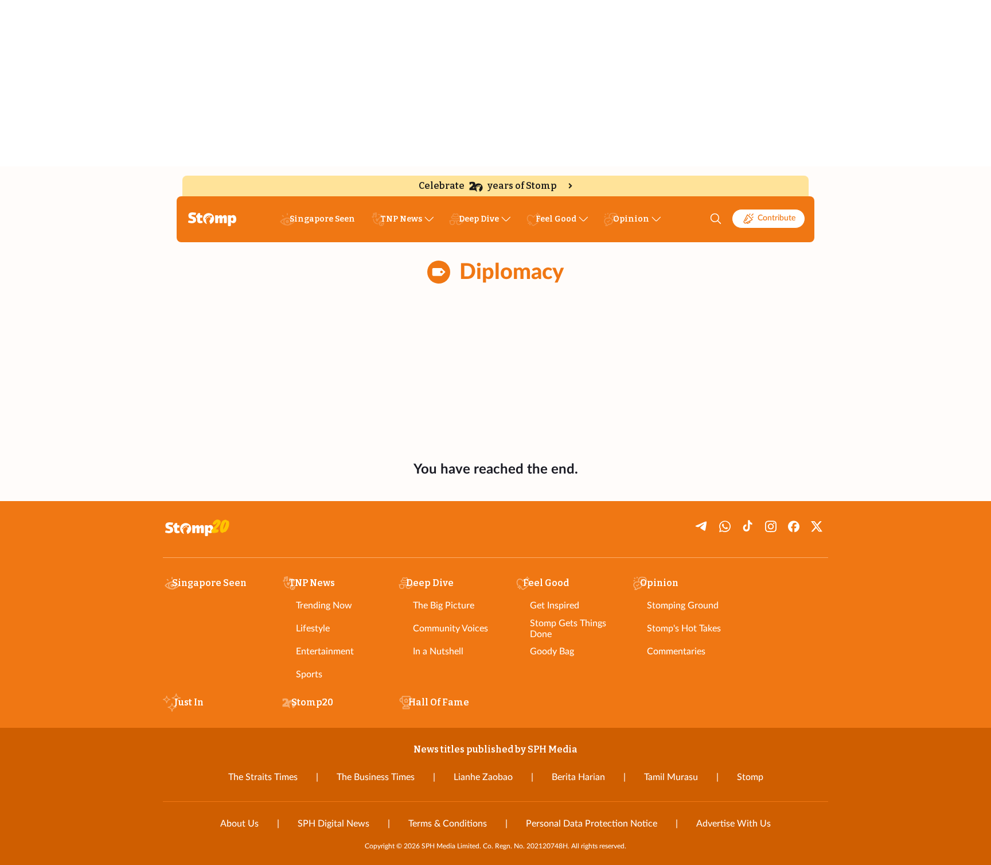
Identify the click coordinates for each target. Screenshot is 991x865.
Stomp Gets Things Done (568, 629)
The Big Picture (443, 605)
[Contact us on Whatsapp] (724, 526)
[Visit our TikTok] (747, 526)
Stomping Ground (683, 605)
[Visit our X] (816, 526)
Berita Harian (578, 777)
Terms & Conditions (447, 823)
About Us (239, 823)
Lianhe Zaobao (483, 777)
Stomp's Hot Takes (684, 628)
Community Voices (450, 628)
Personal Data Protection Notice (591, 823)
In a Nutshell (438, 651)
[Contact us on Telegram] (701, 526)
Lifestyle (313, 628)
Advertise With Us (733, 823)
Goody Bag (552, 651)
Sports (309, 674)
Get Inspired (554, 605)
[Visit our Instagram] (770, 526)
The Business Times (376, 777)
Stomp (750, 777)
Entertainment (325, 651)
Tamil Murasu (671, 777)
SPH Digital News (333, 823)
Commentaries (676, 651)
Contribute (776, 218)
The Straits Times (263, 777)
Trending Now (324, 605)
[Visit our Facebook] (793, 526)
